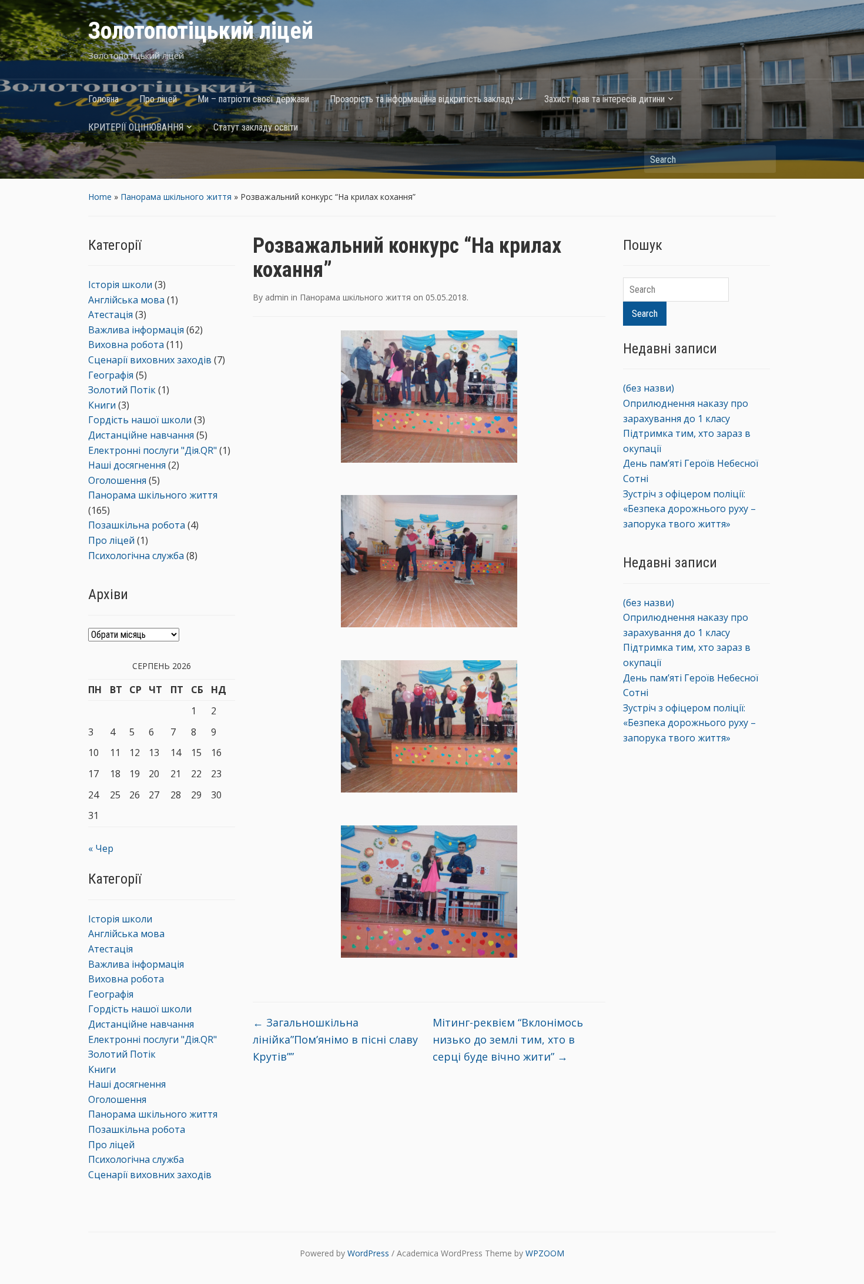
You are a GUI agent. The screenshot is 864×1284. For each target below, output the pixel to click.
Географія (110, 375)
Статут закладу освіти (255, 127)
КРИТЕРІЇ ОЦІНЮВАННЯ (135, 127)
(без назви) (648, 388)
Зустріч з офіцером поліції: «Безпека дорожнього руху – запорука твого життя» (689, 508)
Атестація (110, 314)
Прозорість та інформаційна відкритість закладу (422, 99)
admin (277, 297)
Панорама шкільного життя (176, 196)
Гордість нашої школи (140, 419)
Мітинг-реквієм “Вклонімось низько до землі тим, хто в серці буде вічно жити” (508, 1039)
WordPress (368, 1253)
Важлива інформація (136, 329)
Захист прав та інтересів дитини (604, 99)
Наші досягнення (127, 465)
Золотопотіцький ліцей (200, 31)
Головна (103, 99)
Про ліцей (158, 99)
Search (761, 159)
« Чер (100, 848)
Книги (102, 405)
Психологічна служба (136, 555)
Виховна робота (126, 344)
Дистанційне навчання (141, 435)
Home (100, 196)
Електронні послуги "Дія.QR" (152, 450)
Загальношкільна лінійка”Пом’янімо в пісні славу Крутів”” (335, 1039)
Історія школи (120, 284)
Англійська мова (126, 299)
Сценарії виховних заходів (150, 359)
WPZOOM (544, 1253)
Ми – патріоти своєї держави (253, 99)
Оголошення (117, 480)
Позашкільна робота (136, 525)
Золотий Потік (122, 389)
